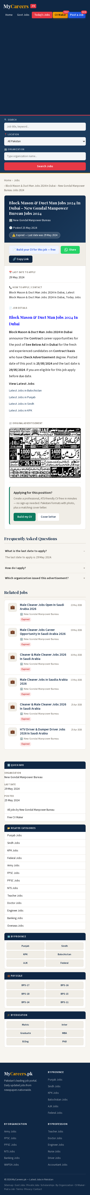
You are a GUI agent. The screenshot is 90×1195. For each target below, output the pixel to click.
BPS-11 (64, 1002)
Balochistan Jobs (57, 1100)
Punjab (25, 946)
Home (9, 15)
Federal (64, 963)
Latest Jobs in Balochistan (25, 391)
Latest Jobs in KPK (20, 410)
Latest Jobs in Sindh (21, 404)
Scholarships (47, 1185)
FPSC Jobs (13, 873)
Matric (25, 1025)
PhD (64, 1041)
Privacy (28, 1189)
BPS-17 (25, 985)
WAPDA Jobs (11, 1165)
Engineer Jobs (15, 911)
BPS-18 (25, 994)
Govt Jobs (23, 15)
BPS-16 (64, 985)
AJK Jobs (53, 1106)
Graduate (25, 1033)
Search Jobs (45, 166)
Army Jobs (13, 865)
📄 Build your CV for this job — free (34, 250)
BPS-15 (64, 994)
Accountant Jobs (57, 1165)
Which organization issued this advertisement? (37, 578)
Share (72, 250)
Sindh (64, 946)
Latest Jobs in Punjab (22, 397)
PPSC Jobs (13, 880)
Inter (64, 1025)
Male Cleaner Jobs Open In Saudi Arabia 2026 (42, 607)
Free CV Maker (15, 817)
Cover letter (48, 517)
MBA (64, 1033)
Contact (37, 1189)
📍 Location (11, 134)
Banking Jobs (15, 918)
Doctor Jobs (14, 903)
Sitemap (8, 1185)
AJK (25, 963)
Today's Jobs (42, 15)
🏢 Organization (14, 149)
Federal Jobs (14, 858)
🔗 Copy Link (21, 259)
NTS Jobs (12, 888)
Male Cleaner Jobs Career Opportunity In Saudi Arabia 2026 (43, 632)
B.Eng (25, 1041)
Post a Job (77, 14)
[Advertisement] (45, 67)
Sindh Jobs (13, 843)
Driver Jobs (54, 1158)
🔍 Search (10, 119)
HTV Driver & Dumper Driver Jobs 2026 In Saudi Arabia (42, 731)
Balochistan (64, 954)
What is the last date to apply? (26, 551)
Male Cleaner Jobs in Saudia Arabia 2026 (44, 682)
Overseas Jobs (15, 926)
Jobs (16, 180)
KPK (25, 954)
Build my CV (24, 517)
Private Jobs (32, 1185)
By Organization (64, 1185)
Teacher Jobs (14, 896)
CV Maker (61, 14)
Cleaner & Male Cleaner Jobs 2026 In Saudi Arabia (43, 657)
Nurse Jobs (54, 1151)
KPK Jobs (12, 850)
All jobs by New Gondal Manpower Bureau (30, 810)
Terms (19, 1189)
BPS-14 (25, 1002)
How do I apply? (15, 568)
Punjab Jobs (14, 835)
